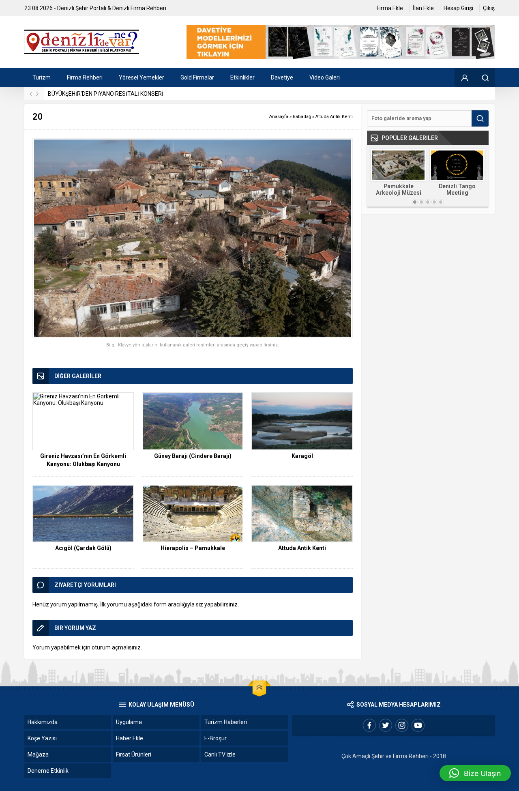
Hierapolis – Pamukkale (193, 548)
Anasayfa (278, 116)
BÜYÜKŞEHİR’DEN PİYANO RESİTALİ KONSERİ (105, 93)
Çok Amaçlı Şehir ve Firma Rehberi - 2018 (393, 756)
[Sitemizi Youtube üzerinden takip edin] (418, 725)
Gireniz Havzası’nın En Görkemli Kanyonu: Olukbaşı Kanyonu (83, 460)
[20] (192, 238)
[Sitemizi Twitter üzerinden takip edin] (386, 725)
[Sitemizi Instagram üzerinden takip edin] (402, 725)
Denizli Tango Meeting (457, 189)
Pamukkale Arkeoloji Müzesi (398, 189)
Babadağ (302, 116)
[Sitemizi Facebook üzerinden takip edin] (369, 725)
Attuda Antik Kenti (334, 116)
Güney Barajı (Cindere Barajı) (193, 456)
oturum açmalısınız (116, 647)
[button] (475, 773)
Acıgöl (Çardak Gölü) (83, 548)
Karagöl (302, 456)
